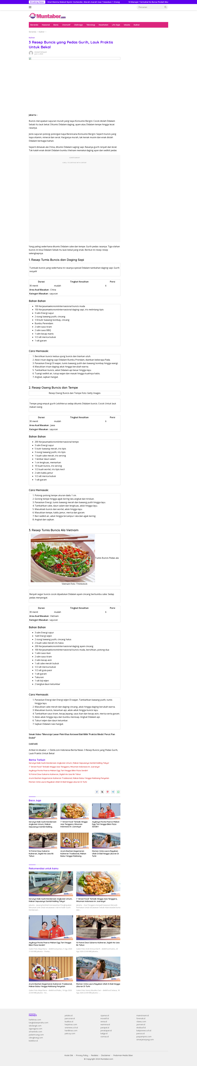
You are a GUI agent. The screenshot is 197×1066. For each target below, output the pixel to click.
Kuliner (137, 25)
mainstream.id (142, 1015)
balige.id (104, 1033)
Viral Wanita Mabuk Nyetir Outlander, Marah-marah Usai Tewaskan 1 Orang (53, 2)
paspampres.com (143, 1036)
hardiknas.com (71, 1030)
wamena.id (105, 1024)
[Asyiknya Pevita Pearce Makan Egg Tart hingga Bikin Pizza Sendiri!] (106, 811)
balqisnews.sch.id (143, 1030)
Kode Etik (69, 1055)
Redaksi (94, 1055)
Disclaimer (105, 1055)
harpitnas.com (71, 1024)
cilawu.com (141, 1021)
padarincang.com (36, 1034)
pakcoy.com (70, 1033)
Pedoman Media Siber (123, 1055)
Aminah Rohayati (40, 52)
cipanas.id (105, 1015)
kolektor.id (33, 1040)
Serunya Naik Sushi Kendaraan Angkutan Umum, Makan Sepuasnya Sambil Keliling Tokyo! (69, 763)
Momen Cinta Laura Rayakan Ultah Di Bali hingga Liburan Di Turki (58, 782)
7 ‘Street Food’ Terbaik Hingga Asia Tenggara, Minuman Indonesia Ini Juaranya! (64, 767)
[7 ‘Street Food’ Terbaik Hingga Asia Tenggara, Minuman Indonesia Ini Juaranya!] (74, 811)
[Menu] (30, 7)
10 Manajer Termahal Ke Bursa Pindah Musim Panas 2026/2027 (127, 2)
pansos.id (140, 1033)
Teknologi (90, 25)
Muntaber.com (107, 1059)
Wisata (127, 25)
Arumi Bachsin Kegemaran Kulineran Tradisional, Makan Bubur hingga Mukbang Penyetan (69, 778)
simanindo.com (35, 1031)
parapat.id (105, 1027)
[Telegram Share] (113, 792)
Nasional (46, 25)
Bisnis (55, 25)
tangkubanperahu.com (38, 1022)
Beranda (34, 25)
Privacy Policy (82, 1055)
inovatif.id (105, 1018)
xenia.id (104, 1021)
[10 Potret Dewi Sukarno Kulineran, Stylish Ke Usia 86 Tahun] (43, 841)
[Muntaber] (47, 16)
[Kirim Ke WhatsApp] (118, 792)
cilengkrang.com (36, 1037)
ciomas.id (105, 1036)
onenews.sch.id (71, 1027)
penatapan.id (106, 1030)
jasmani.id (140, 1024)
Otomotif (66, 25)
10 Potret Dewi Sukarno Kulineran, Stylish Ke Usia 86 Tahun (55, 774)
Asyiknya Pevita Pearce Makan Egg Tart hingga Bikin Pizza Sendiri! (58, 770)
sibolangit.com (35, 1025)
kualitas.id (69, 1021)
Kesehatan (103, 25)
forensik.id (140, 1018)
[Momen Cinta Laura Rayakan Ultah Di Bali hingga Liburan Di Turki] (106, 841)
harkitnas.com (35, 1019)
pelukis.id (69, 1015)
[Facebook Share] (97, 792)
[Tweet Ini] (102, 792)
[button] (165, 7)
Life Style (116, 25)
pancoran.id (70, 1018)
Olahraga (78, 25)
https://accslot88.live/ (133, 66)
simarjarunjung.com (145, 1039)
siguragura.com (35, 1028)
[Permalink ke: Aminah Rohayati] (31, 53)
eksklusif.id (141, 1027)
